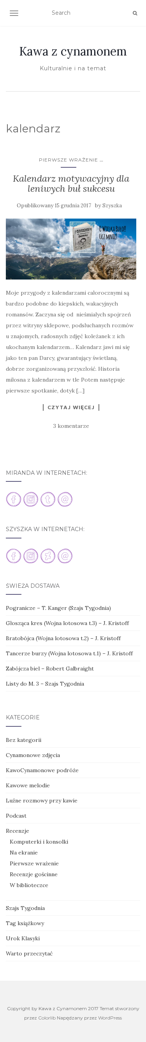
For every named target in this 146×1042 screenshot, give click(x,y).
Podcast (16, 815)
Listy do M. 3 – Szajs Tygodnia (45, 683)
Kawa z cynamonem (73, 51)
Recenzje (17, 830)
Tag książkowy (25, 923)
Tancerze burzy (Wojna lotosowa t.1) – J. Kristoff (69, 653)
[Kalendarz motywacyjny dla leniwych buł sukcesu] (71, 249)
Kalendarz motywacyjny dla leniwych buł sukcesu (71, 183)
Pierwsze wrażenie (68, 160)
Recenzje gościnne (34, 874)
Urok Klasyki (23, 938)
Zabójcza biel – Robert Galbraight (50, 668)
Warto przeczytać (29, 953)
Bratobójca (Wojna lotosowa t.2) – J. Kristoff (63, 638)
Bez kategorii (23, 739)
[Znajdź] (135, 13)
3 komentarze (71, 425)
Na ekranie (24, 852)
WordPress (110, 1018)
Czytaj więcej (71, 407)
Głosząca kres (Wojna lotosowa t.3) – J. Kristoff (67, 623)
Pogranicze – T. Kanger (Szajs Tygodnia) (58, 607)
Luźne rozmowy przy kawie (41, 800)
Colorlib (47, 1018)
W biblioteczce (29, 885)
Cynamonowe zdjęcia (33, 755)
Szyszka (112, 205)
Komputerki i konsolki (39, 841)
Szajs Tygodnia (25, 908)
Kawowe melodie (28, 785)
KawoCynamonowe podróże (42, 770)
